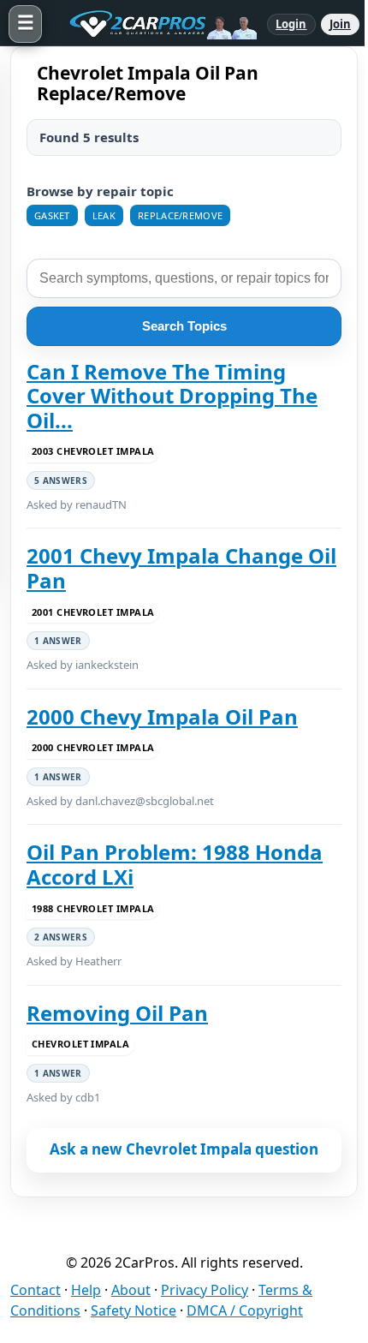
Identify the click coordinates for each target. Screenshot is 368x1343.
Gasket (52, 215)
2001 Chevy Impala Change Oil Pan (181, 568)
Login (291, 24)
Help (86, 1289)
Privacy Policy (204, 1289)
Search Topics (184, 326)
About (131, 1289)
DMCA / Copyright (245, 1310)
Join (340, 24)
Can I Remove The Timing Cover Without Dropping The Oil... (172, 396)
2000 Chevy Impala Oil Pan (162, 717)
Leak (104, 215)
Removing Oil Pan (117, 1013)
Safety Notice (133, 1310)
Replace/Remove (180, 215)
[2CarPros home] (154, 24)
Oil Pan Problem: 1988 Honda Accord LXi (175, 864)
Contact (35, 1289)
